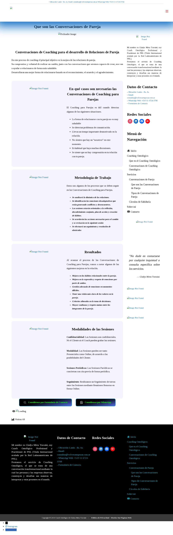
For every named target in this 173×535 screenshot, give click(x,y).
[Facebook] (142, 121)
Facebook (12, 530)
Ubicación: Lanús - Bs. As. (59, 2)
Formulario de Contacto (138, 103)
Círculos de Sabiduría (140, 201)
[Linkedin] (136, 121)
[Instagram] (130, 121)
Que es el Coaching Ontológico (144, 160)
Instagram (12, 526)
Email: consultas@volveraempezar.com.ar (82, 2)
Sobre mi (131, 206)
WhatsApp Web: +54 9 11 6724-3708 (111, 2)
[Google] (148, 121)
